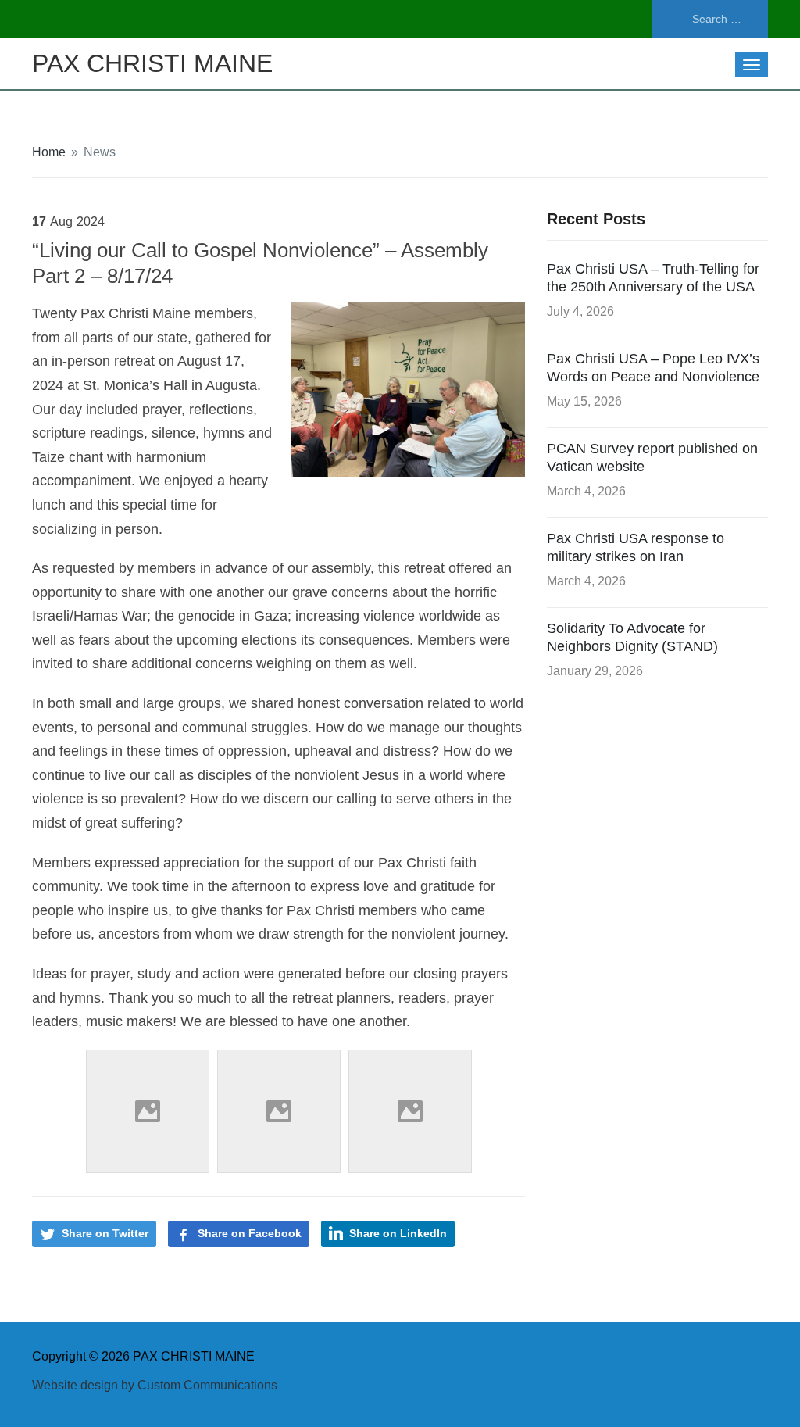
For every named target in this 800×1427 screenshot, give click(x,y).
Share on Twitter (105, 1233)
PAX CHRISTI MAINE (152, 63)
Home (49, 152)
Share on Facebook (250, 1233)
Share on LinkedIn (398, 1233)
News (100, 152)
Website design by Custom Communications (154, 1385)
